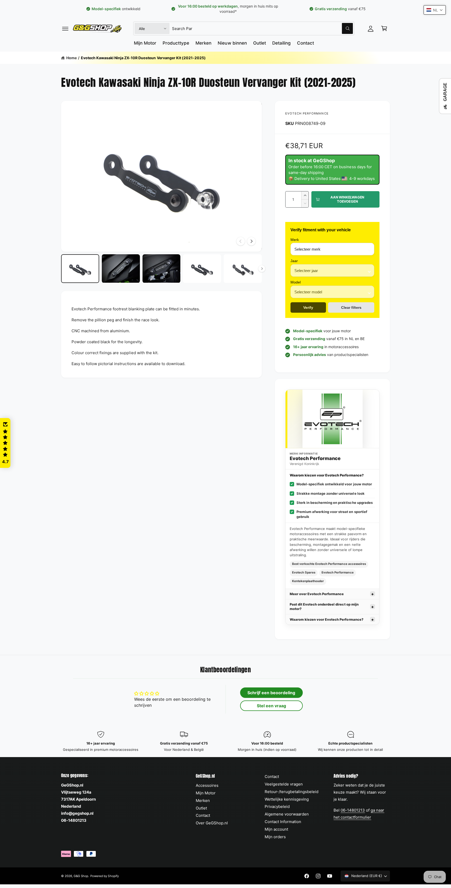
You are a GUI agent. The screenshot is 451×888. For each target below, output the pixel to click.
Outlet (201, 808)
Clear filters (351, 307)
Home (71, 58)
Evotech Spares (303, 572)
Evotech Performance (307, 113)
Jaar (294, 261)
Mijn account (276, 829)
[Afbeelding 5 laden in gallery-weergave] (243, 268)
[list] (225, 741)
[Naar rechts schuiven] (251, 241)
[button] (65, 28)
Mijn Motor (206, 792)
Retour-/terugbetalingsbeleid (291, 791)
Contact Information (283, 821)
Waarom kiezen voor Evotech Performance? (326, 619)
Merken (203, 800)
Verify (308, 307)
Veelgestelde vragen (284, 784)
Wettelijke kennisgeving (287, 799)
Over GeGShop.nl (212, 822)
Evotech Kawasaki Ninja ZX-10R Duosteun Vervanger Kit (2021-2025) (143, 58)
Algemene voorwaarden (287, 814)
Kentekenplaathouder (308, 581)
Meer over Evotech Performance (317, 594)
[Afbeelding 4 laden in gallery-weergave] (202, 268)
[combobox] (262, 28)
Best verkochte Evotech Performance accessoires (329, 564)
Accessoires (207, 785)
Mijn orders (275, 836)
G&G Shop (81, 876)
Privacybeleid (277, 806)
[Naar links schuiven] (240, 241)
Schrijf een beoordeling (271, 692)
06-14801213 (353, 810)
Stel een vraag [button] (271, 705)
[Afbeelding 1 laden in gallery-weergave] (80, 268)
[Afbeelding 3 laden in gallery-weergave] (162, 268)
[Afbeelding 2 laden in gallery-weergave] (121, 268)
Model (295, 282)
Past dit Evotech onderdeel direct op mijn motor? (324, 606)
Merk (294, 240)
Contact (203, 815)
